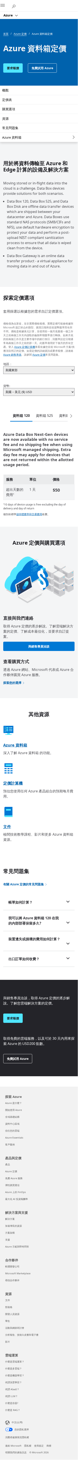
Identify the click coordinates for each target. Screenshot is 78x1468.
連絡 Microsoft (13, 1445)
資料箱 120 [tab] (21, 415)
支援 (7, 1239)
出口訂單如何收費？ (24, 958)
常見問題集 (10, 128)
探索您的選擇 (12, 683)
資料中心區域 (12, 1123)
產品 (7, 1164)
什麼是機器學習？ (14, 1375)
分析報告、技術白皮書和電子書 (21, 1334)
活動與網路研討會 (14, 1327)
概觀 (5, 90)
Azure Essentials (14, 1137)
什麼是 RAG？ (12, 1410)
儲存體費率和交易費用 (29, 514)
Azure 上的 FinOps (15, 1192)
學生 (7, 1320)
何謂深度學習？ (13, 1382)
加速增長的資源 (13, 1225)
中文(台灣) (17, 1422)
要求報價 (13, 68)
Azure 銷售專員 (12, 355)
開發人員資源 (12, 1314)
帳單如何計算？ (20, 902)
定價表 (7, 100)
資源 (5, 118)
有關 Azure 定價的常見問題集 (23, 884)
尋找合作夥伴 (12, 1280)
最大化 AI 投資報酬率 (16, 1199)
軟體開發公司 (12, 1266)
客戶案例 (10, 1144)
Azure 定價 (38, 355)
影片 (7, 1341)
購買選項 (8, 109)
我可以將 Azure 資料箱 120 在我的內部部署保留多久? (33, 921)
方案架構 (10, 1232)
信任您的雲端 (12, 1130)
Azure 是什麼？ (13, 1103)
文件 (7, 826)
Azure (8, 15)
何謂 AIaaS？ (12, 1389)
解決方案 (10, 1218)
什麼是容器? (11, 1403)
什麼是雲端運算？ (14, 1361)
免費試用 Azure (42, 68)
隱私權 (27, 1445)
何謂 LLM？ (11, 1396)
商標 (48, 1445)
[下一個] (71, 416)
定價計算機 (13, 783)
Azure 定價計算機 (24, 347)
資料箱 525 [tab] (44, 415)
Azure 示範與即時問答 (17, 1246)
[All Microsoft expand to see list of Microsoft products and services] (5, 6)
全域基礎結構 (12, 1116)
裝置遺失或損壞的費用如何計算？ (34, 939)
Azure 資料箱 (11, 137)
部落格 (8, 1307)
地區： (7, 364)
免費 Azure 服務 (13, 1178)
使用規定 (39, 1445)
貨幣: (6, 386)
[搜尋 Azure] (15, 5)
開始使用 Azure (13, 1109)
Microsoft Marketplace (17, 1273)
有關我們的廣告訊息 (16, 1452)
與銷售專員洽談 (38, 646)
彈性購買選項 (12, 1185)
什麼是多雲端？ (13, 1368)
